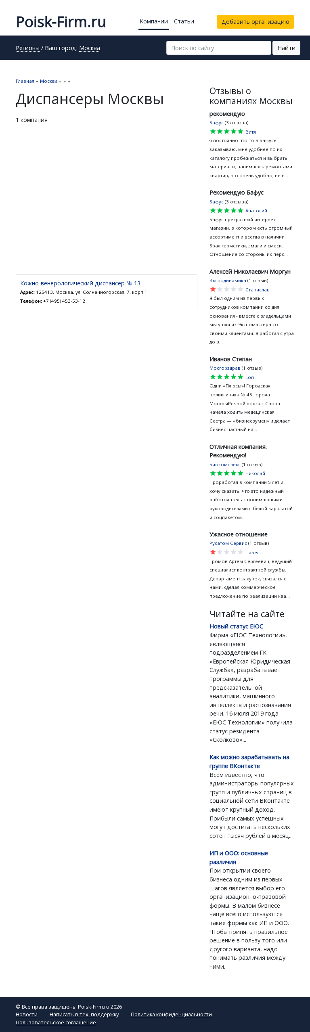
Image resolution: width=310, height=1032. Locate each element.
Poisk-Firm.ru (61, 21)
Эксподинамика (227, 280)
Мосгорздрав (225, 368)
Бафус (216, 122)
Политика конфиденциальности (171, 1014)
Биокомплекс (225, 464)
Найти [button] (286, 48)
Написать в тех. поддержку (84, 1014)
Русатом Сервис (228, 543)
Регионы (28, 48)
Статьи (184, 21)
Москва (89, 48)
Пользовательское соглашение (56, 1022)
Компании (154, 21)
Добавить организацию (255, 21)
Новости (27, 1014)
